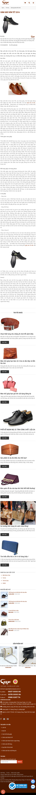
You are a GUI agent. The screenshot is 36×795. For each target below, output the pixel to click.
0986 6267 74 (14, 697)
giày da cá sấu (31, 102)
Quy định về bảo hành (7, 747)
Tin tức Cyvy (5, 580)
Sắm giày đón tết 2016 (16, 7)
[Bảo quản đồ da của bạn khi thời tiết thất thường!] (18, 479)
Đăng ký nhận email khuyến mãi (8, 759)
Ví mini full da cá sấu (13, 610)
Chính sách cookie (15, 772)
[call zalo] (33, 787)
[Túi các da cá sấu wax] (4, 622)
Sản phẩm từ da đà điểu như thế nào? (13, 458)
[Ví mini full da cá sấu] (4, 613)
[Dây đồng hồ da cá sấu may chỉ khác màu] (4, 631)
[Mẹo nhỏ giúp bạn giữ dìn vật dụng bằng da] (18, 384)
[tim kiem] (29, 2)
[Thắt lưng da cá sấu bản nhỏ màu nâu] (4, 604)
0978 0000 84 (14, 694)
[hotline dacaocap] (3, 792)
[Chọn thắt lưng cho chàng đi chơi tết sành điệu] (18, 324)
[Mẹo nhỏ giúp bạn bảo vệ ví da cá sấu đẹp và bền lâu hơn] (18, 353)
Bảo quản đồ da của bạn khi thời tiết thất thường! (17, 488)
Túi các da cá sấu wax (13, 619)
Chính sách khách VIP (7, 737)
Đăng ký (20, 761)
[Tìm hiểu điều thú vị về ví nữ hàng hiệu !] (18, 547)
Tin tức (7, 7)
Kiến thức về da (6, 575)
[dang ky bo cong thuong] (18, 786)
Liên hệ (4, 727)
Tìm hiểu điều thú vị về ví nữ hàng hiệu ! (14, 556)
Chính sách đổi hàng (7, 744)
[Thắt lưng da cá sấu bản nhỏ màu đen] (4, 595)
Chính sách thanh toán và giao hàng (11, 740)
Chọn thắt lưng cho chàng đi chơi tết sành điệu (16, 334)
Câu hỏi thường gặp (7, 734)
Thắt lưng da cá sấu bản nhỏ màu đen (17, 592)
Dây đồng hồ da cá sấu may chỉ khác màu (18, 628)
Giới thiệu (2, 772)
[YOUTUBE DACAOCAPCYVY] (8, 719)
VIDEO (4, 583)
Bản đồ (4, 731)
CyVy (3, 7)
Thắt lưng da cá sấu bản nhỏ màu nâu (17, 601)
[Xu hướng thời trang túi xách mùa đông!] (18, 513)
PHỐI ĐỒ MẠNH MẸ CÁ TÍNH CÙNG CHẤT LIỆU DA (17, 429)
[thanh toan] (25, 2)
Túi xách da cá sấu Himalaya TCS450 (8, 665)
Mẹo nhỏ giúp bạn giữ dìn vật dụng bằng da (15, 394)
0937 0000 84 (14, 692)
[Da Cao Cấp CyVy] (5, 2)
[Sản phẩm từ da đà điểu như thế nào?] (18, 449)
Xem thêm (4, 342)
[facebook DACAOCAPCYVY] (1, 719)
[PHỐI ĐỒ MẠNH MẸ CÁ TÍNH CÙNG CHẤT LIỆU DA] (18, 417)
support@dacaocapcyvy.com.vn (12, 689)
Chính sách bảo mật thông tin (9, 750)
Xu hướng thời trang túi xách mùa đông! (14, 526)
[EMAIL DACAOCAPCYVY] (4, 719)
